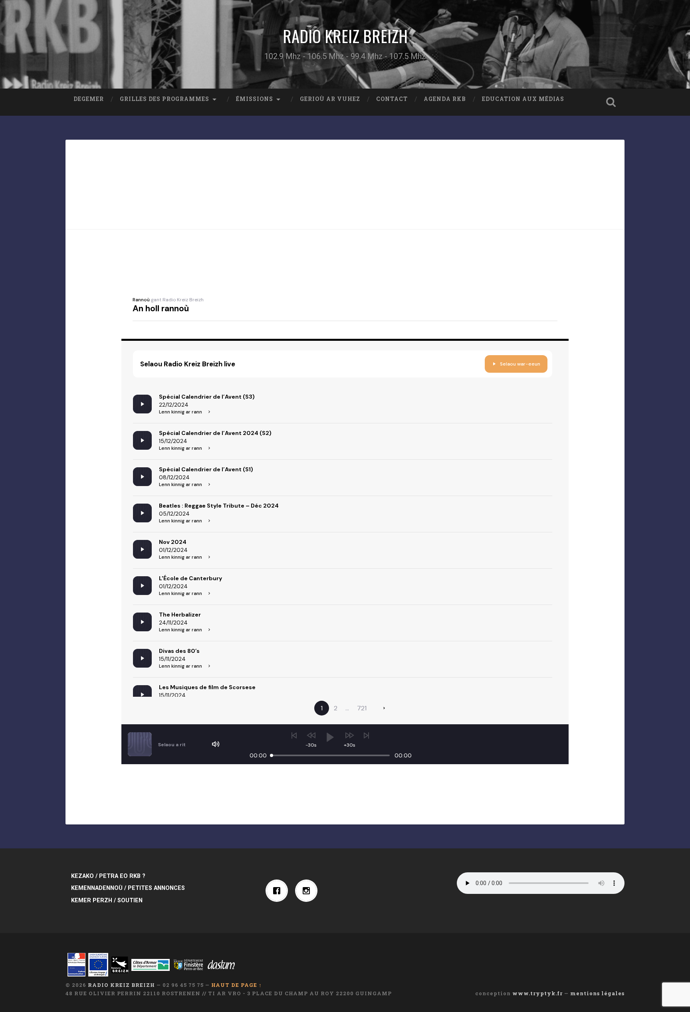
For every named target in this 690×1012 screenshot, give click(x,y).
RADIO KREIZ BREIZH (345, 36)
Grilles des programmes (164, 99)
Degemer (88, 99)
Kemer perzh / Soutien (107, 900)
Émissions (254, 99)
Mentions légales (597, 993)
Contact (392, 99)
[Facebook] (279, 891)
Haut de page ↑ (236, 985)
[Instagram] (308, 891)
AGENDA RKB (445, 99)
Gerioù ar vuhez (330, 99)
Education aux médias (523, 99)
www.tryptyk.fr (537, 993)
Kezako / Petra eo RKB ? (108, 876)
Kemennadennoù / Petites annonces (128, 888)
